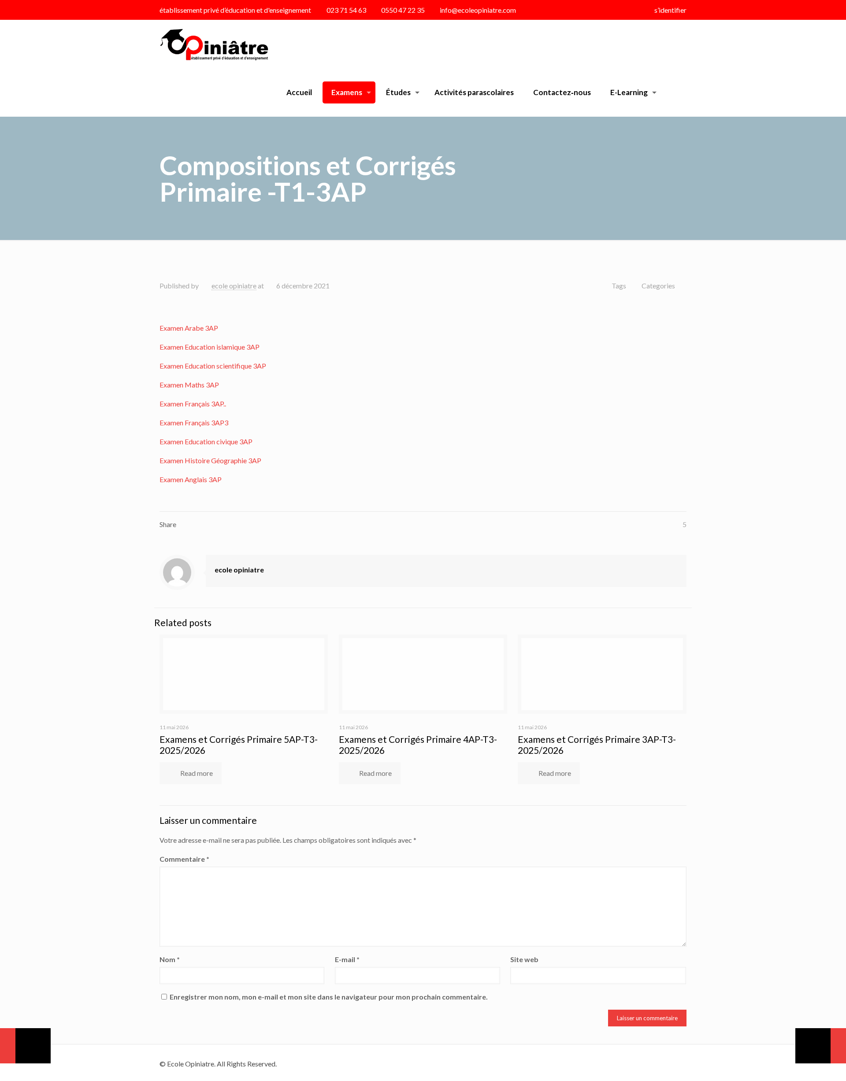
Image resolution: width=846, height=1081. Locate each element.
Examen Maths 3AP (189, 384)
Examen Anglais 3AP (191, 479)
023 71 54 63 (346, 10)
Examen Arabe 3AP (189, 328)
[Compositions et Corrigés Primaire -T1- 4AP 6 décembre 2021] (820, 1045)
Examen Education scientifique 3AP (213, 366)
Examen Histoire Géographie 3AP (210, 460)
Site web (524, 959)
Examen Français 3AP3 (194, 422)
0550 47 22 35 (403, 10)
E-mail (347, 959)
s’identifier (670, 10)
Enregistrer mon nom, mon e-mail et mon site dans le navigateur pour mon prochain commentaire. (329, 996)
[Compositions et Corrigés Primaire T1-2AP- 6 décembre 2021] (25, 1045)
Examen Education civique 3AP (206, 441)
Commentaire (184, 859)
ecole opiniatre (234, 285)
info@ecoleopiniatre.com (478, 10)
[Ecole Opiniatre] (214, 44)
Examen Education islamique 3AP (210, 347)
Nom (170, 959)
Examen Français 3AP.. (193, 403)
